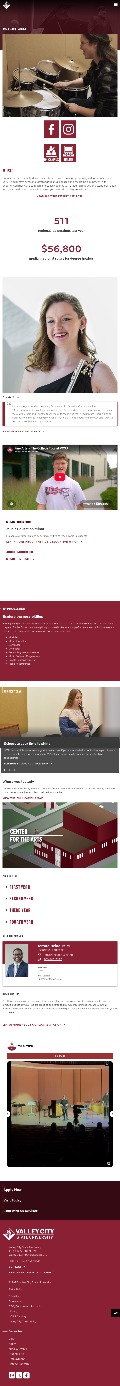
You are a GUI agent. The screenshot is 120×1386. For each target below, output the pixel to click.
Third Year (20, 910)
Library (13, 1311)
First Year (20, 887)
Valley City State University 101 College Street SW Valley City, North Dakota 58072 (28, 1251)
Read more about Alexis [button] (21, 431)
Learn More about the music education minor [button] (42, 541)
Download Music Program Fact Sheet (60, 195)
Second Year (21, 898)
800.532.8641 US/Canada (24, 1261)
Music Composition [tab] (20, 559)
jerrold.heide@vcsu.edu (59, 955)
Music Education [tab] (18, 522)
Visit (11, 1338)
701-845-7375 (53, 959)
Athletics (14, 1296)
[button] (6, 5)
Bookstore (15, 1301)
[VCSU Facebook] (25, 1376)
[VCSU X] (18, 1376)
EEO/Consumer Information (26, 1306)
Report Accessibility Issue (30, 1272)
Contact (15, 1267)
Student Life (16, 1354)
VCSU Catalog (17, 1316)
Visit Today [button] (12, 1200)
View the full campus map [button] (22, 798)
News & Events (18, 1349)
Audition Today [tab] (12, 691)
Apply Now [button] (12, 1190)
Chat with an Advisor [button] (20, 1211)
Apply (12, 1343)
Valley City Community (22, 1321)
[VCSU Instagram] (10, 1376)
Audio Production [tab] (19, 552)
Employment (17, 1359)
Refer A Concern (19, 1364)
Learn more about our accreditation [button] (32, 1024)
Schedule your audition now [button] (26, 763)
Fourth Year (21, 922)
